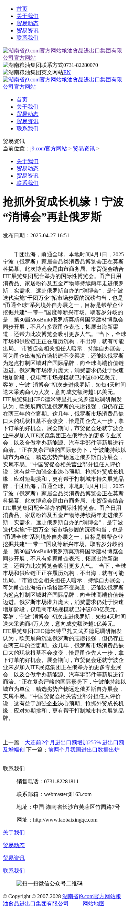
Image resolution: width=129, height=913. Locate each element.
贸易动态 (28, 23)
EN (67, 72)
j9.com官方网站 (48, 148)
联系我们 (28, 38)
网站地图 (94, 903)
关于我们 (28, 16)
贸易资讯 (28, 30)
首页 (22, 9)
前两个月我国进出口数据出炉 (84, 750)
